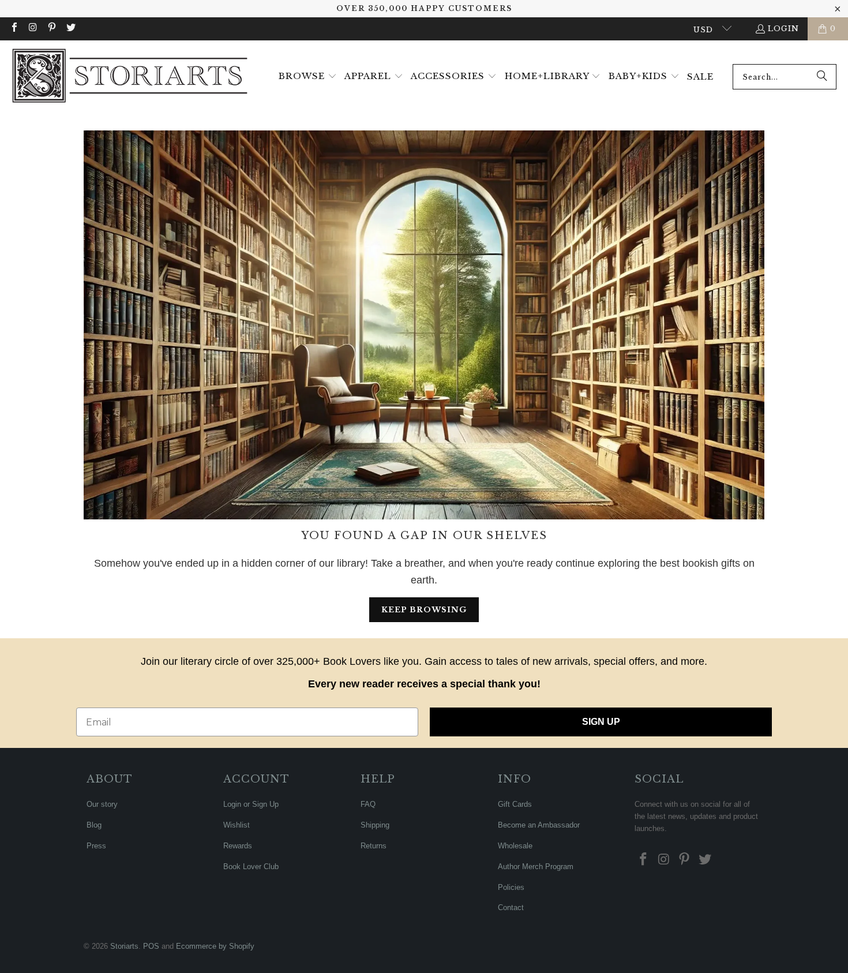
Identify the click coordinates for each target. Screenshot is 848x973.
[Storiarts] (130, 76)
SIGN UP (601, 722)
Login (783, 28)
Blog (94, 825)
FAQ (368, 804)
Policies (511, 887)
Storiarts (124, 946)
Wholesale (515, 845)
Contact (511, 907)
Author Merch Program (535, 866)
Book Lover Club (251, 866)
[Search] (822, 76)
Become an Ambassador (539, 825)
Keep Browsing (424, 610)
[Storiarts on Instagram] (32, 28)
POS (151, 946)
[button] (308, 76)
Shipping (375, 825)
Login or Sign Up (251, 804)
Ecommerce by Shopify (215, 946)
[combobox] (784, 76)
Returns (374, 845)
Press (96, 845)
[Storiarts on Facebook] (14, 28)
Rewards (237, 845)
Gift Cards (515, 804)
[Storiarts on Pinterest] (51, 28)
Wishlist (236, 825)
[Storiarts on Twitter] (70, 28)
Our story (102, 804)
